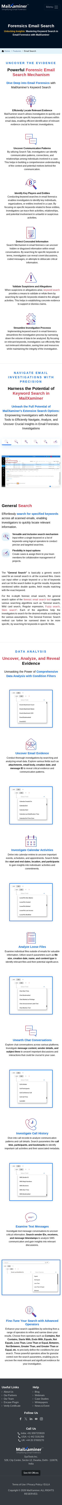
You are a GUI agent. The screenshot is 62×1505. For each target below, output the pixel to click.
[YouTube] (36, 1419)
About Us (8, 1392)
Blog (37, 1392)
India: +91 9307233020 (32, 1433)
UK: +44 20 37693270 (32, 1440)
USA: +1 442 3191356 (32, 1436)
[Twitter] (25, 1419)
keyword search (52, 290)
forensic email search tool (37, 599)
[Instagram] (41, 1419)
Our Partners (10, 1395)
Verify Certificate (12, 1406)
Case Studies (42, 1399)
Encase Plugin (11, 1402)
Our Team (9, 1399)
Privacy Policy (34, 1484)
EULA (47, 1484)
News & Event (42, 1406)
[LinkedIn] (31, 1419)
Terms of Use (19, 1484)
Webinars (40, 1395)
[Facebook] (20, 1419)
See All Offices (31, 1473)
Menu (50, 6)
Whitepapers (41, 1402)
